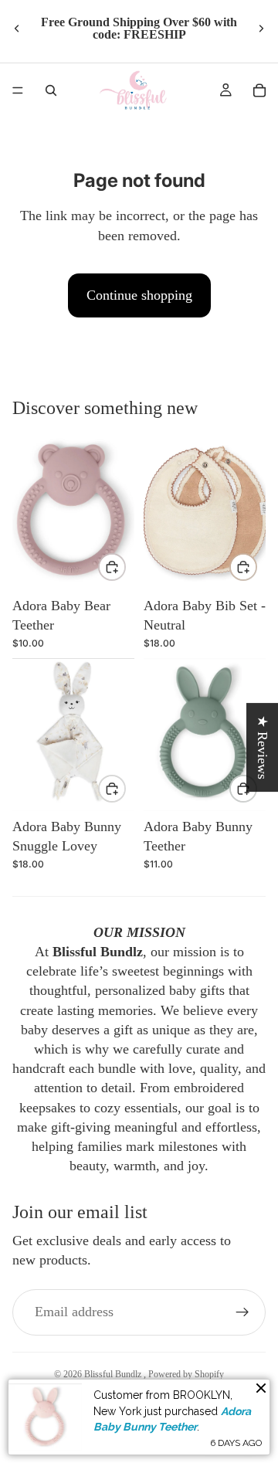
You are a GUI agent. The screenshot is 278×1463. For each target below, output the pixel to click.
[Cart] (259, 90)
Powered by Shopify (186, 1374)
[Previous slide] (17, 29)
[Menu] (18, 90)
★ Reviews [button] (262, 747)
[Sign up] (242, 1312)
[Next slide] (261, 29)
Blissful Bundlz (114, 1374)
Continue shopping (139, 295)
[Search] (51, 90)
